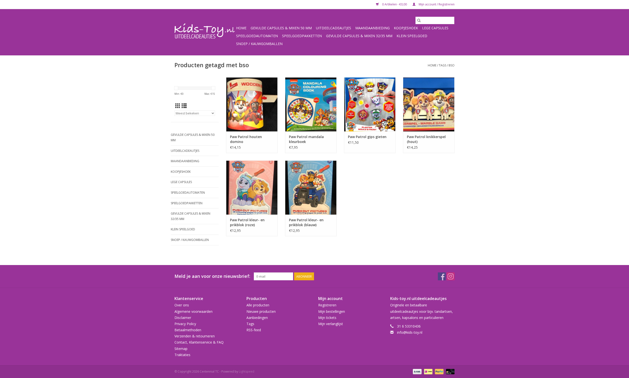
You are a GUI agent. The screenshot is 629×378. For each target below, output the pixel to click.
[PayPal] (438, 371)
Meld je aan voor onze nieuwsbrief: (212, 276)
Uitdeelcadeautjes (333, 28)
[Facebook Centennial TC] (442, 276)
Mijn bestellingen (331, 311)
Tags (442, 65)
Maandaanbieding (372, 28)
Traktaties (182, 354)
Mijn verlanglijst (330, 323)
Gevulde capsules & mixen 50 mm (281, 28)
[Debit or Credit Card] (449, 371)
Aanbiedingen (257, 317)
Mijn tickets (327, 317)
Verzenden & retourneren (194, 336)
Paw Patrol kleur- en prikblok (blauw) (306, 222)
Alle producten (257, 305)
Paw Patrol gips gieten (367, 136)
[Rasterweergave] (177, 105)
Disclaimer (182, 317)
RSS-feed (253, 330)
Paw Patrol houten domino (246, 139)
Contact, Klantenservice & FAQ (199, 342)
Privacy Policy (185, 323)
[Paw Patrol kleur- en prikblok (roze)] (252, 187)
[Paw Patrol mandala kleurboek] (311, 104)
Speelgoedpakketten (302, 35)
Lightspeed (246, 371)
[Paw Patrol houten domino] (252, 104)
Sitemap (180, 348)
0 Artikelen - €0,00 (394, 4)
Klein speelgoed (412, 35)
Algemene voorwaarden (193, 311)
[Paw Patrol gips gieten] (370, 104)
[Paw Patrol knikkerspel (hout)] (429, 104)
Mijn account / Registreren (436, 4)
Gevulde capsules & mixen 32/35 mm (359, 35)
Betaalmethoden (187, 330)
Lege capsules (435, 28)
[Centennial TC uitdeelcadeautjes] (204, 32)
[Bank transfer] (416, 371)
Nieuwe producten (261, 311)
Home (241, 28)
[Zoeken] (419, 20)
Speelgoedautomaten (257, 35)
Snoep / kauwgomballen (259, 43)
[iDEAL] (427, 371)
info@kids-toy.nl (409, 332)
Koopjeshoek (406, 28)
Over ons (181, 305)
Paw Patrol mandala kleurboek (306, 139)
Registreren (327, 305)
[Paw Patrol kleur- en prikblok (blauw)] (311, 187)
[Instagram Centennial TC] (451, 276)
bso (452, 65)
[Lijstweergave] (184, 105)
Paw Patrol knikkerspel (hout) (426, 139)
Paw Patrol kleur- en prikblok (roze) (247, 222)
